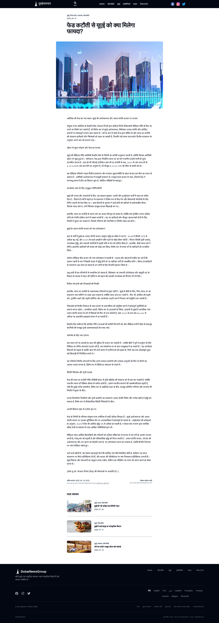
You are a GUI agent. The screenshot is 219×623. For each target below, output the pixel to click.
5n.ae (176, 617)
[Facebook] (16, 593)
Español (178, 591)
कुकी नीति (168, 607)
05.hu (172, 617)
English (156, 591)
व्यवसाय (101, 4)
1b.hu (192, 617)
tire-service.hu (184, 617)
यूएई (118, 4)
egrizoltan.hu (199, 617)
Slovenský (185, 596)
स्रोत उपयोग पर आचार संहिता (182, 607)
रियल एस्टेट (144, 4)
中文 (164, 591)
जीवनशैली (110, 4)
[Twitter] (28, 593)
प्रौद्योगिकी (126, 4)
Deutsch (165, 596)
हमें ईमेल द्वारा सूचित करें (103, 483)
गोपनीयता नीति (158, 607)
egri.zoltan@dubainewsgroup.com (141, 483)
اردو (170, 591)
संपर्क (138, 607)
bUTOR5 (166, 617)
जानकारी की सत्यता (198, 607)
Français (199, 591)
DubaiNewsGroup (33, 571)
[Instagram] (22, 593)
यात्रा (135, 4)
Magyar (175, 596)
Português (189, 591)
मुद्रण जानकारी (147, 607)
